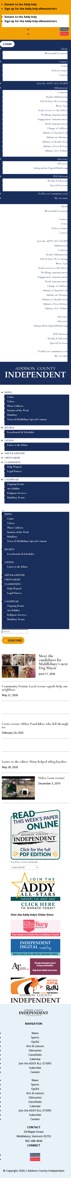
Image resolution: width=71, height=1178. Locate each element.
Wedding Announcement (54, 114)
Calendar (35, 1059)
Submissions (61, 87)
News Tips (62, 105)
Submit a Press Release (55, 146)
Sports (35, 1037)
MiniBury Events (16, 497)
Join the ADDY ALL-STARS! (52, 83)
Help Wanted (14, 466)
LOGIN (7, 44)
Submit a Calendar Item (55, 141)
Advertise (62, 159)
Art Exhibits (13, 488)
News (35, 1033)
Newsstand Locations (56, 53)
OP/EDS (9, 440)
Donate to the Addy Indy (20, 4)
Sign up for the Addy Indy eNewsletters (30, 8)
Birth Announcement (56, 123)
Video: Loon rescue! (51, 778)
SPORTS (9, 427)
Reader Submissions (57, 96)
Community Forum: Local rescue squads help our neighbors (35, 688)
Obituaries (35, 1050)
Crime (10, 397)
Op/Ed (35, 1042)
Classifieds (35, 1055)
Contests (63, 92)
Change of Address (57, 128)
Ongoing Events (15, 484)
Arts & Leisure (35, 1046)
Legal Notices (14, 471)
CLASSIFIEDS (12, 462)
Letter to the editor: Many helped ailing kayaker (34, 762)
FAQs (64, 66)
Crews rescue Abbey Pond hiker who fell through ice (35, 725)
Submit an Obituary (57, 137)
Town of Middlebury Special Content (27, 419)
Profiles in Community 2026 (53, 193)
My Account (61, 198)
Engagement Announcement (53, 119)
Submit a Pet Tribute (56, 150)
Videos (11, 401)
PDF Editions (60, 176)
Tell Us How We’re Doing (54, 101)
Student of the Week (18, 410)
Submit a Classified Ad (55, 132)
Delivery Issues (60, 70)
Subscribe (35, 1068)
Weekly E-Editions (57, 180)
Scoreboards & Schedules (20, 432)
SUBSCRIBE (15, 640)
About (64, 48)
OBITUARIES (12, 457)
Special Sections (59, 185)
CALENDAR (11, 479)
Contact (63, 61)
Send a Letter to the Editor (53, 110)
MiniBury (12, 415)
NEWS (8, 392)
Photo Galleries (15, 406)
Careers (63, 75)
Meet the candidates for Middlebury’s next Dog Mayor (53, 662)
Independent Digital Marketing (51, 168)
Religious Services (16, 493)
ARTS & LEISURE (14, 453)
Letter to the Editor (17, 445)
